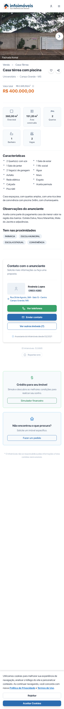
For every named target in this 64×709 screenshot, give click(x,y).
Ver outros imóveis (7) (32, 326)
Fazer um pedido (32, 438)
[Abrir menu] (59, 6)
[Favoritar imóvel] (51, 70)
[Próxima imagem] (59, 36)
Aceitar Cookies (32, 703)
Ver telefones (34, 308)
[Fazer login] (51, 6)
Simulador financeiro (32, 400)
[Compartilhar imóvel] (58, 70)
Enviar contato (34, 317)
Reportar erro (34, 355)
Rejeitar (32, 695)
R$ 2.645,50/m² (23, 86)
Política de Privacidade (22, 688)
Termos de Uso (46, 688)
